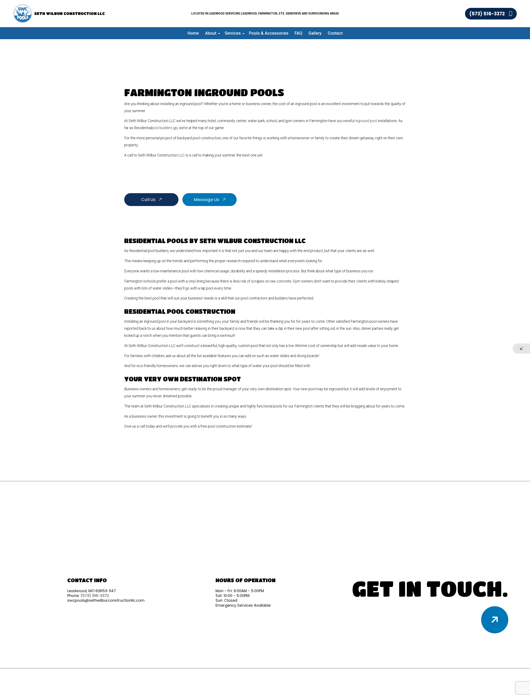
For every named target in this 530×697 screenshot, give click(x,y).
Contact (335, 33)
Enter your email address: (436, 342)
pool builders (162, 128)
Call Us (149, 199)
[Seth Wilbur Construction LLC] (22, 13)
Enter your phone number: (437, 328)
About (210, 33)
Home (193, 33)
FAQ (298, 33)
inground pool (366, 121)
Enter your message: (433, 357)
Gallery (315, 33)
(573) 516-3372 (487, 13)
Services (233, 33)
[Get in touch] (494, 619)
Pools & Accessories (268, 33)
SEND (493, 386)
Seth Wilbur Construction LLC (69, 13)
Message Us (207, 199)
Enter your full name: (433, 314)
